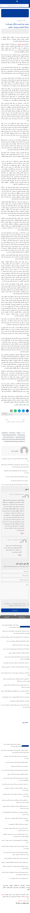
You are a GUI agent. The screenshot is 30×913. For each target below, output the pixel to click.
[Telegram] (10, 906)
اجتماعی (28, 885)
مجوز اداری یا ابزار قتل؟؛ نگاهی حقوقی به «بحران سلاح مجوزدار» (15, 697)
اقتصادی (22, 885)
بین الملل (16, 885)
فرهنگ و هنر (22, 887)
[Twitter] (21, 906)
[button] (27, 410)
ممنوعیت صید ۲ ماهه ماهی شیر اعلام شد (19, 480)
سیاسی (11, 885)
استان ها (16, 887)
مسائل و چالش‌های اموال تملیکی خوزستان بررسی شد (16, 476)
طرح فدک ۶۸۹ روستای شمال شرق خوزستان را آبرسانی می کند (15, 484)
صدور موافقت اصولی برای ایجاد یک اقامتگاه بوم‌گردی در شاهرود (14, 862)
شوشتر (18, 432)
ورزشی (28, 887)
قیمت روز (5, 885)
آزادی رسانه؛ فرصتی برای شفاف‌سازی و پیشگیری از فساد (16, 858)
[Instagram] (27, 906)
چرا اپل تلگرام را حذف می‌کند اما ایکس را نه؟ (18, 878)
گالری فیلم (9, 887)
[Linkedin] (5, 906)
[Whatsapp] (16, 906)
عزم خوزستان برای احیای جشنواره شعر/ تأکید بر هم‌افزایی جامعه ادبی (14, 637)
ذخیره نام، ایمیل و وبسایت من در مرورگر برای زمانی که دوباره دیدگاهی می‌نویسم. (15, 604)
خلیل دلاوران (20, 900)
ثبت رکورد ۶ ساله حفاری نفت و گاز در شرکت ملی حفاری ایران (16, 662)
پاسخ (22, 533)
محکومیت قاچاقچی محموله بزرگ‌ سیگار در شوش (18, 652)
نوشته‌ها (24, 12)
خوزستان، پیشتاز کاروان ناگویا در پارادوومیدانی (19, 700)
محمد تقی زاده (12, 432)
